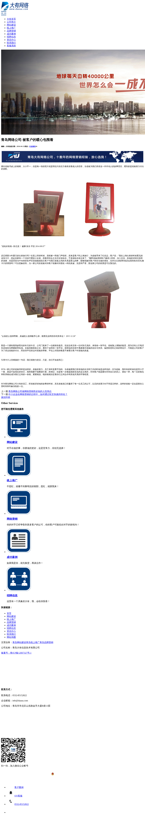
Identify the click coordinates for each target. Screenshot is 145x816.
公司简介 (11, 22)
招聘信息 (11, 37)
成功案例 (11, 34)
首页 (9, 613)
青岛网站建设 (19, 642)
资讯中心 (11, 40)
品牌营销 (11, 31)
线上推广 (11, 28)
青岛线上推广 (33, 642)
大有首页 (11, 19)
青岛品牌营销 (46, 642)
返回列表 (5, 397)
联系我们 (11, 43)
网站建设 (11, 25)
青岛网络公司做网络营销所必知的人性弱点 (30, 391)
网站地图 (11, 637)
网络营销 (12, 518)
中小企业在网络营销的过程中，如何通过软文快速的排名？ (37, 394)
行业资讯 (32, 146)
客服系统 (11, 45)
